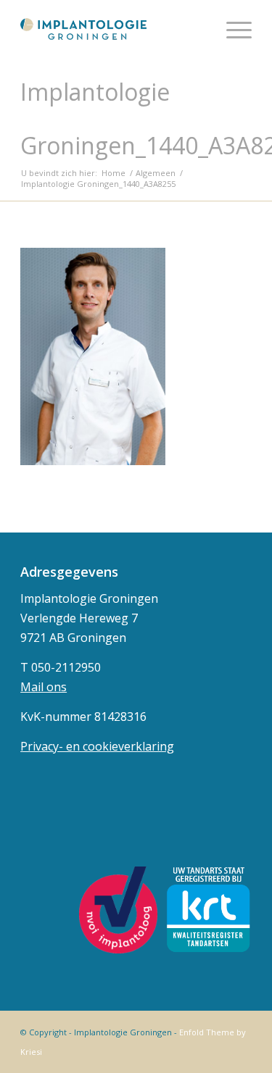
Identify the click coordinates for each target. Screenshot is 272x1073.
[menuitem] (232, 29)
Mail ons (43, 687)
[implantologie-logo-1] (112, 29)
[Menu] (232, 29)
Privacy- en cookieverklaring (97, 746)
